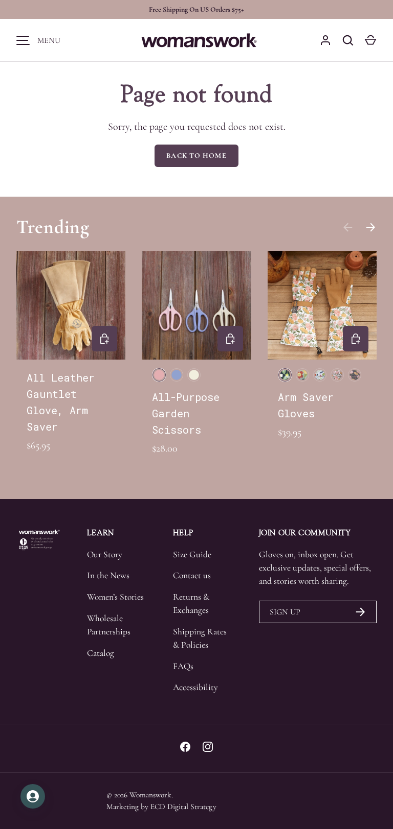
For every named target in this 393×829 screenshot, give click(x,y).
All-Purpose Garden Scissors (186, 413)
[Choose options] (104, 338)
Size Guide (192, 554)
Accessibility (195, 687)
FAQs (183, 666)
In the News (108, 575)
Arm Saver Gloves (306, 405)
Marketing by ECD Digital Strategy (161, 806)
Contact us (192, 575)
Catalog (100, 653)
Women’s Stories (115, 596)
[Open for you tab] (32, 796)
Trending (53, 227)
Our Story (104, 554)
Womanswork (150, 794)
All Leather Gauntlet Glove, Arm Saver (61, 402)
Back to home (196, 155)
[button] (370, 40)
